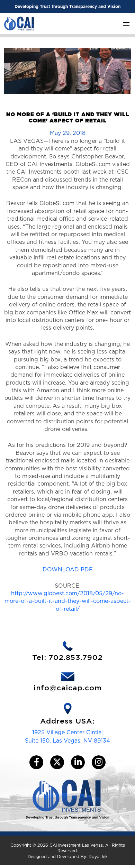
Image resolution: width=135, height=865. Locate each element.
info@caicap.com (68, 688)
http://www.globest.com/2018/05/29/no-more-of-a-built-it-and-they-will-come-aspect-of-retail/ (67, 601)
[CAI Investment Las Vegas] (19, 23)
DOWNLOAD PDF (68, 569)
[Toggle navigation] (126, 23)
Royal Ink (98, 856)
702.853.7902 (76, 657)
